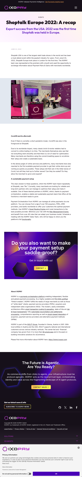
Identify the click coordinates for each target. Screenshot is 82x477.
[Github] (60, 407)
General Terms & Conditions (46, 429)
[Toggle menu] (76, 8)
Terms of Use (30, 429)
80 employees (48, 332)
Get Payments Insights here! (54, 2)
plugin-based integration (57, 314)
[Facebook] (76, 407)
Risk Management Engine (59, 212)
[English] (15, 8)
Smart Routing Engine (37, 209)
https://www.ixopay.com (57, 340)
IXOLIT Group (32, 324)
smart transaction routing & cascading (39, 309)
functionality (26, 219)
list (37, 204)
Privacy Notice (19, 429)
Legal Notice (8, 429)
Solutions (8, 436)
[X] (65, 407)
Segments (8, 441)
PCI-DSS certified (61, 299)
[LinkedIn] (71, 407)
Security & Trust (62, 429)
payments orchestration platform (32, 296)
